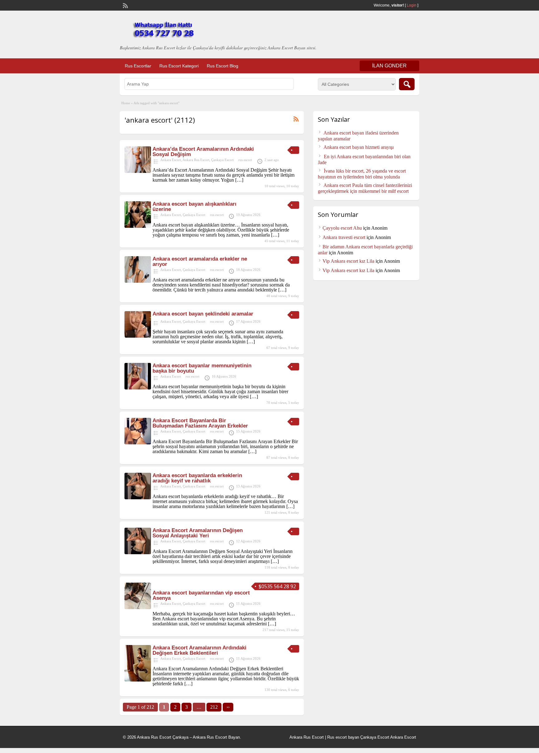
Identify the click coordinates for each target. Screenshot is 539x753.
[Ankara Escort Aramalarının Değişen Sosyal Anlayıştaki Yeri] (137, 552)
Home (125, 103)
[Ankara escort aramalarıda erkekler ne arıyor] (137, 281)
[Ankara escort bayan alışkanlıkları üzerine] (137, 226)
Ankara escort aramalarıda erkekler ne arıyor (200, 261)
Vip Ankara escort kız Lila (348, 261)
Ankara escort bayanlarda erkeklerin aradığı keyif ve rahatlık (197, 478)
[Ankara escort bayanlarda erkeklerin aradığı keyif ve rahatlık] (137, 497)
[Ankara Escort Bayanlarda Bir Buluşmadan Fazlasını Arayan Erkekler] (137, 442)
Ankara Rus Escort (195, 160)
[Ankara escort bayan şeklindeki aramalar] (137, 336)
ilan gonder (389, 65)
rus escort (245, 160)
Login (411, 5)
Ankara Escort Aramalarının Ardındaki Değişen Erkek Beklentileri (199, 650)
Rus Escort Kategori (179, 65)
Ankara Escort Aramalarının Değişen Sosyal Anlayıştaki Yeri (198, 533)
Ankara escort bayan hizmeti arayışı (358, 147)
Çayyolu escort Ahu (342, 228)
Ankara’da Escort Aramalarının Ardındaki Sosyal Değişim (203, 151)
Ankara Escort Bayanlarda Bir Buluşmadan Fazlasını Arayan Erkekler (200, 423)
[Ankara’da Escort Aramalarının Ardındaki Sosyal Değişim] (137, 171)
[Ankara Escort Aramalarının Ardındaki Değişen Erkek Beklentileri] (137, 679)
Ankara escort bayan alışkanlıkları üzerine (194, 206)
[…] (239, 180)
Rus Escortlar (138, 65)
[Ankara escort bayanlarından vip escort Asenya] (137, 607)
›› (228, 707)
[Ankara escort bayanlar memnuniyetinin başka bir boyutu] (137, 387)
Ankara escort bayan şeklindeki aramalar (203, 314)
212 (214, 707)
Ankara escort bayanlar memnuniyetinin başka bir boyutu (202, 368)
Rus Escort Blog (222, 65)
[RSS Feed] (124, 4)
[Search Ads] (407, 84)
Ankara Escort (170, 160)
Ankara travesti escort (344, 237)
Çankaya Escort (222, 160)
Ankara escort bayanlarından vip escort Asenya (201, 595)
